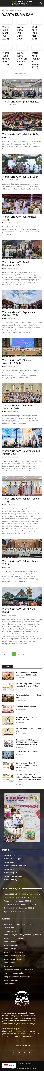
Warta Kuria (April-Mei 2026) (35, 33)
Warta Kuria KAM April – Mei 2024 (21, 101)
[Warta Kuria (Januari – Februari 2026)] (37, 47)
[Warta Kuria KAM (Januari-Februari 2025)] (22, 486)
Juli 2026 (22, 894)
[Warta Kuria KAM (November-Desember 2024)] (22, 393)
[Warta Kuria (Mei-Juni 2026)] (22, 21)
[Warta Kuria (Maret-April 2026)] (7, 47)
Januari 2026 (24, 901)
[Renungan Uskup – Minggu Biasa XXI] (8, 698)
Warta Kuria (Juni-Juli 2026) (5, 33)
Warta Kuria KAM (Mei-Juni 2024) (20, 134)
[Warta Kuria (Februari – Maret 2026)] (22, 47)
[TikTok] (25, 1052)
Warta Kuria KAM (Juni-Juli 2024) (20, 176)
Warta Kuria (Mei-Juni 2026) (20, 33)
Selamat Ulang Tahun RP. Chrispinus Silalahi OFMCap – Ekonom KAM (27, 765)
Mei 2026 (7, 898)
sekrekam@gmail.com (15, 1028)
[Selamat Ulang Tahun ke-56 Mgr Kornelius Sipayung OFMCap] (8, 687)
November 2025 (27, 905)
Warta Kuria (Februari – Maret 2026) (22, 58)
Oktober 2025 (9, 908)
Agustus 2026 (9, 894)
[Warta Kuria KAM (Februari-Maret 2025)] (22, 548)
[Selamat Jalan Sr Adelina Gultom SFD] (8, 732)
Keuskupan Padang (9, 1023)
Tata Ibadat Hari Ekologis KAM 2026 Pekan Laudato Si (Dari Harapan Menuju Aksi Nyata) (27, 742)
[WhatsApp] (30, 1052)
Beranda (5, 10)
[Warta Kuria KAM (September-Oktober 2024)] (22, 300)
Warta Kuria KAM (8, 98)
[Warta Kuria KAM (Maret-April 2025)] (22, 596)
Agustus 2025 (9, 911)
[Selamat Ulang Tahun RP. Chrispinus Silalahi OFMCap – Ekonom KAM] (8, 766)
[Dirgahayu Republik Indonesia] (8, 709)
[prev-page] (4, 654)
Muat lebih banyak (21, 74)
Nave (4, 137)
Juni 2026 (34, 894)
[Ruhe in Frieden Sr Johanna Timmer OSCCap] (8, 720)
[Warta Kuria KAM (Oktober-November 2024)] (22, 347)
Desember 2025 (10, 905)
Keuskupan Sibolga (28, 1023)
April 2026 (19, 898)
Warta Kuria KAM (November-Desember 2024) (18, 407)
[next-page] (24, 654)
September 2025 (25, 908)
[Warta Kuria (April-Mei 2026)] (37, 21)
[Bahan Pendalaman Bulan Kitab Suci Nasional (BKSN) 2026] (8, 676)
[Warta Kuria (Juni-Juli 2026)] (7, 21)
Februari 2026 (9, 901)
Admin (4, 105)
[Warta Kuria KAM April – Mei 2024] (22, 89)
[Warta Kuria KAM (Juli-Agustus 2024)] (22, 204)
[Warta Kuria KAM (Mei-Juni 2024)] (22, 121)
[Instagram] (19, 1052)
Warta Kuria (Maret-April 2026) (6, 58)
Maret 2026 (32, 898)
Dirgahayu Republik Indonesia (27, 706)
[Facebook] (14, 1052)
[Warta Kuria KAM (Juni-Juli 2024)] (22, 164)
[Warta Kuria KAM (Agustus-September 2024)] (22, 249)
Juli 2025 (22, 911)
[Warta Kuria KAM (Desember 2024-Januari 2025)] (22, 438)
